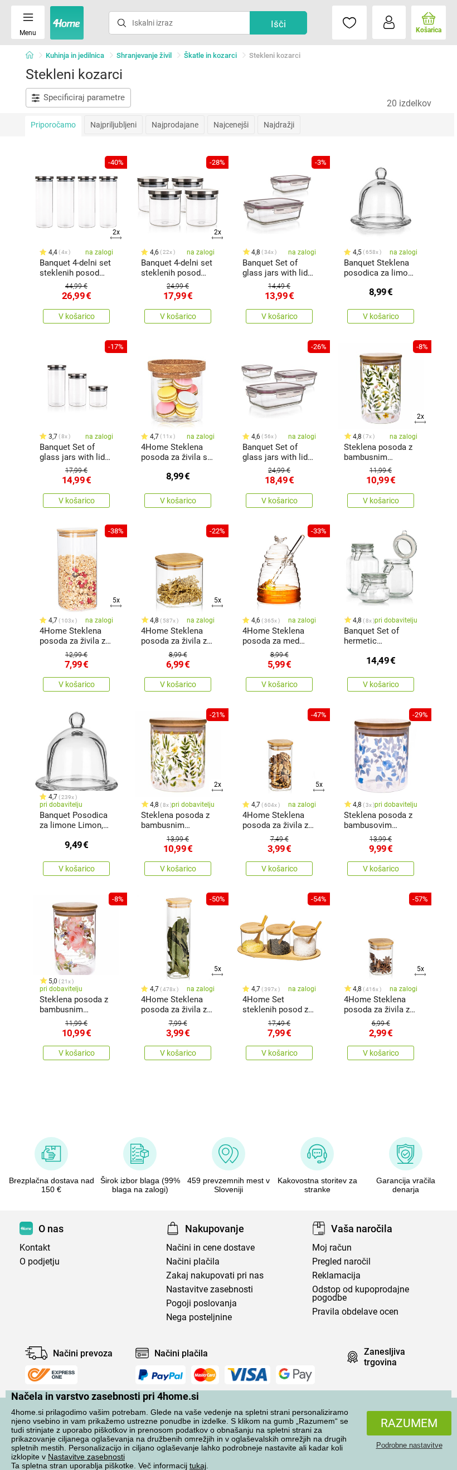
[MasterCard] (205, 1374)
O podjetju (40, 1261)
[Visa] (247, 1374)
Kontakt (35, 1247)
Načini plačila (193, 1261)
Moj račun (332, 1247)
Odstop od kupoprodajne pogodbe (360, 1293)
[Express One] (51, 1374)
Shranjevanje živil (144, 55)
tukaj (197, 1465)
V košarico (77, 316)
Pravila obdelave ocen (355, 1311)
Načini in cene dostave (210, 1247)
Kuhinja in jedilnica (75, 55)
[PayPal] (160, 1374)
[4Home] (33, 56)
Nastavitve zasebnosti (86, 1456)
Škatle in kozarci (210, 55)
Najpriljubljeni (113, 124)
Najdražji (279, 124)
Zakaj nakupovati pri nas (215, 1275)
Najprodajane (175, 124)
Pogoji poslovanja (201, 1303)
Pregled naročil (341, 1261)
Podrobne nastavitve (409, 1445)
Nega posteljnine (199, 1317)
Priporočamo (53, 124)
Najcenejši (231, 124)
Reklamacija (336, 1275)
